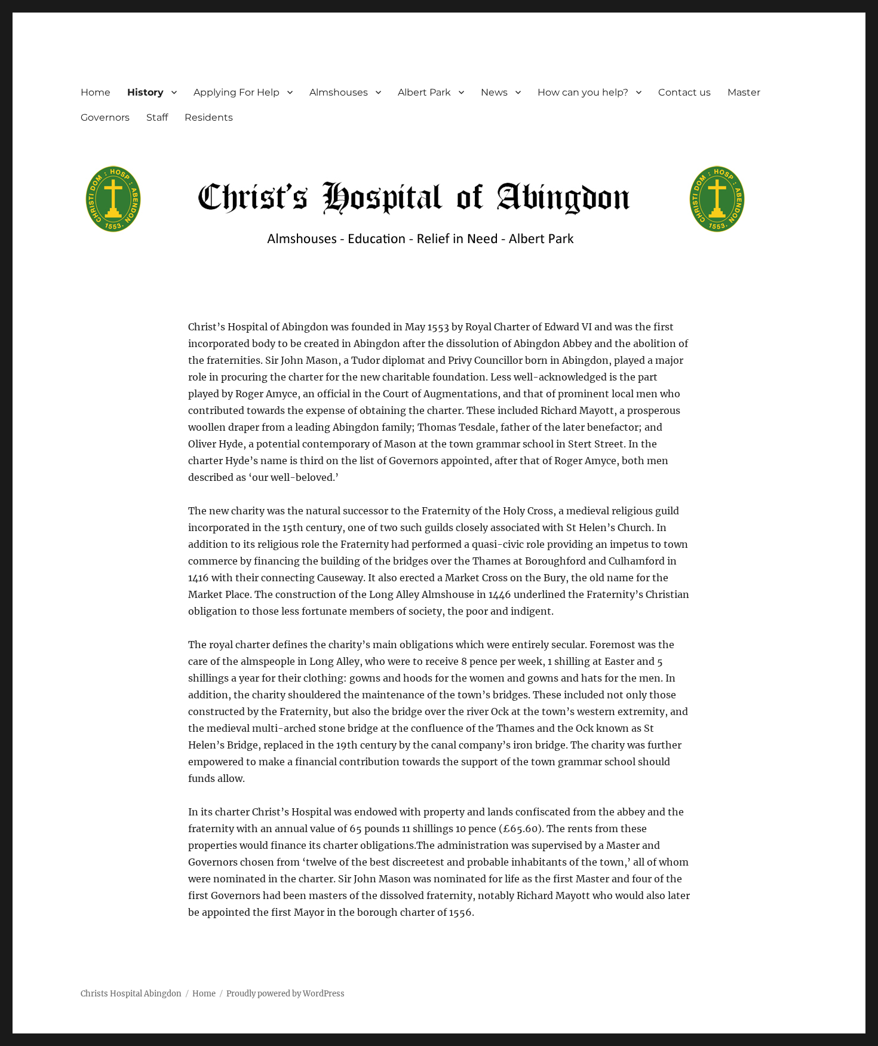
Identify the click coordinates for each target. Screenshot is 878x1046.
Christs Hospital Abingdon (131, 994)
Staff (157, 117)
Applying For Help (237, 92)
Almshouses (338, 92)
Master (743, 92)
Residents (209, 117)
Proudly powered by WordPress (285, 994)
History (145, 92)
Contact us (684, 92)
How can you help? (583, 92)
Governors (105, 117)
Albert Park (424, 92)
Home (95, 92)
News (494, 92)
